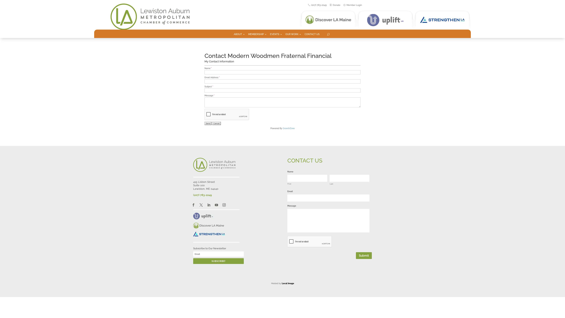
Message (209, 95)
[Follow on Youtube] (216, 205)
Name (207, 68)
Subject (208, 86)
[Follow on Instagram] (224, 205)
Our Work (291, 34)
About (238, 34)
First (289, 184)
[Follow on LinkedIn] (209, 205)
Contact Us (312, 34)
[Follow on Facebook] (193, 205)
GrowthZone (289, 128)
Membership (256, 34)
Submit (364, 255)
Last (331, 184)
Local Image (288, 283)
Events (274, 34)
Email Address (211, 77)
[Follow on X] (201, 205)
